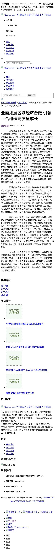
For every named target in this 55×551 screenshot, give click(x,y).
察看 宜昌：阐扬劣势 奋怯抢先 (20, 393)
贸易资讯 (10, 51)
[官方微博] (11, 521)
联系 (8, 548)
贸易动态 (10, 48)
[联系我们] (9, 518)
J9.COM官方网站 (8, 102)
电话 (8, 541)
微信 (8, 545)
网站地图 (40, 501)
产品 (8, 538)
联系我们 (10, 54)
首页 (8, 41)
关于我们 (10, 45)
